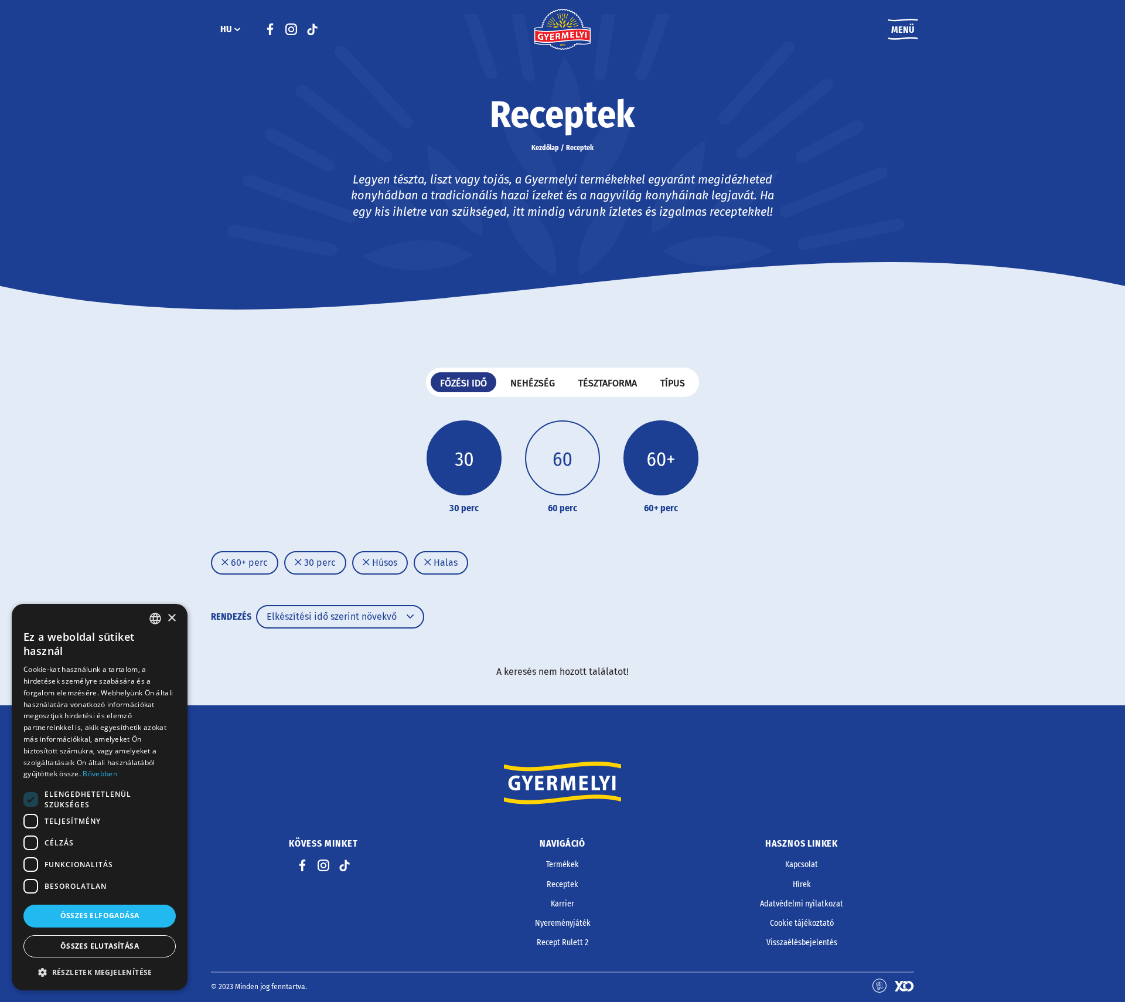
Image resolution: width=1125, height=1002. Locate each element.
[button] (99, 972)
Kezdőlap (545, 148)
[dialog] (100, 797)
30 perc (319, 562)
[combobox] (155, 618)
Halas (444, 562)
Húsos (383, 562)
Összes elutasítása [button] (99, 946)
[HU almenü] (237, 29)
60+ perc (248, 562)
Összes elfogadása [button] (99, 916)
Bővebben (100, 774)
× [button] (171, 618)
